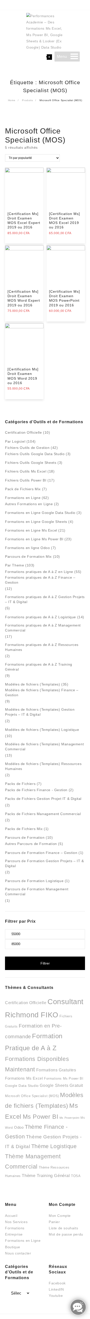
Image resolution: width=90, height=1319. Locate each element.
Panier (54, 1222)
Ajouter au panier (22, 236)
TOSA (75, 1176)
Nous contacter (18, 1253)
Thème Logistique (54, 1146)
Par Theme (14, 565)
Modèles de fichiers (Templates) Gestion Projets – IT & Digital (39, 711)
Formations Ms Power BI (63, 1078)
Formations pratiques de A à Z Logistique (40, 617)
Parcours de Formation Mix (28, 556)
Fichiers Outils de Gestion (27, 448)
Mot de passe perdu (66, 1234)
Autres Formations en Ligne (29, 504)
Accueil (11, 1216)
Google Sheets (54, 1085)
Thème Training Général (46, 1175)
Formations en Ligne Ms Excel (31, 530)
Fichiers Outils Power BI (25, 480)
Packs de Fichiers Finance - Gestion (36, 790)
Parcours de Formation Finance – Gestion (41, 853)
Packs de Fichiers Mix (24, 829)
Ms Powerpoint (70, 1117)
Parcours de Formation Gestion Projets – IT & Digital (44, 863)
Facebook (57, 1283)
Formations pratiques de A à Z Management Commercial (43, 627)
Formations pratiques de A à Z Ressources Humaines (41, 647)
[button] (61, 57)
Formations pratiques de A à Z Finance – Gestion (40, 579)
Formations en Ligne (22, 498)
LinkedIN (56, 1289)
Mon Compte (60, 1216)
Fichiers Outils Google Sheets (30, 463)
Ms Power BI (40, 1116)
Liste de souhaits (63, 1228)
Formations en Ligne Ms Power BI (34, 539)
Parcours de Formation (25, 837)
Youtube (56, 1296)
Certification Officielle (23, 432)
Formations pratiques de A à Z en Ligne (39, 572)
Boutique (12, 1247)
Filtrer (45, 963)
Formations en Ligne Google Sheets (36, 522)
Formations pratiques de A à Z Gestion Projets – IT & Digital (45, 599)
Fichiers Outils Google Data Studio (34, 454)
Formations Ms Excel (24, 1078)
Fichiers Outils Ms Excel (25, 471)
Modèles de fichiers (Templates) (32, 684)
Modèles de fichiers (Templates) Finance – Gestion (41, 692)
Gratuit (76, 1085)
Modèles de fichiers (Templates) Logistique (42, 730)
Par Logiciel (15, 441)
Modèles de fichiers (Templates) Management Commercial (44, 746)
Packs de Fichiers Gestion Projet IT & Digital (43, 799)
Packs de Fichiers (20, 784)
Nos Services (16, 1222)
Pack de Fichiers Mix (23, 489)
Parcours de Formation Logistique (34, 881)
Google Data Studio (22, 1086)
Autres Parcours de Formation (31, 844)
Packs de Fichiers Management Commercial (43, 814)
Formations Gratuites (56, 1070)
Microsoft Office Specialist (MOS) (32, 1096)
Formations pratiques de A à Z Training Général (38, 666)
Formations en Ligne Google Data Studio (40, 513)
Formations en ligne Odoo (27, 548)
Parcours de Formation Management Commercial (36, 891)
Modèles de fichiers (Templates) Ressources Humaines (43, 766)
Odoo (19, 1127)
